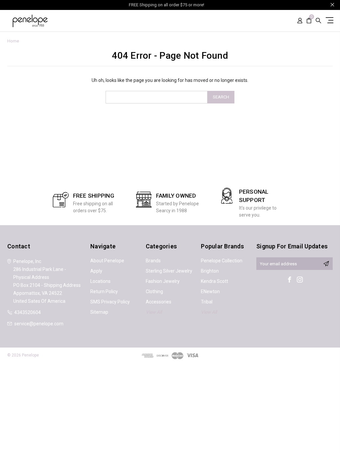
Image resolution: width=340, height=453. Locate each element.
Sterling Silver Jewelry (169, 271)
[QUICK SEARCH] (318, 21)
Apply (96, 271)
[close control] (332, 4)
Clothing (154, 291)
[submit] (326, 263)
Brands (153, 260)
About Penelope (107, 260)
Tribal (206, 301)
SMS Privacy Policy (110, 301)
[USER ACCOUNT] (300, 21)
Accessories (158, 301)
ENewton (210, 291)
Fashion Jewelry (163, 281)
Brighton (210, 271)
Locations (100, 281)
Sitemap (99, 312)
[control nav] (328, 20)
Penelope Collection (221, 260)
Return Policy (104, 291)
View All (154, 312)
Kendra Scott (214, 281)
